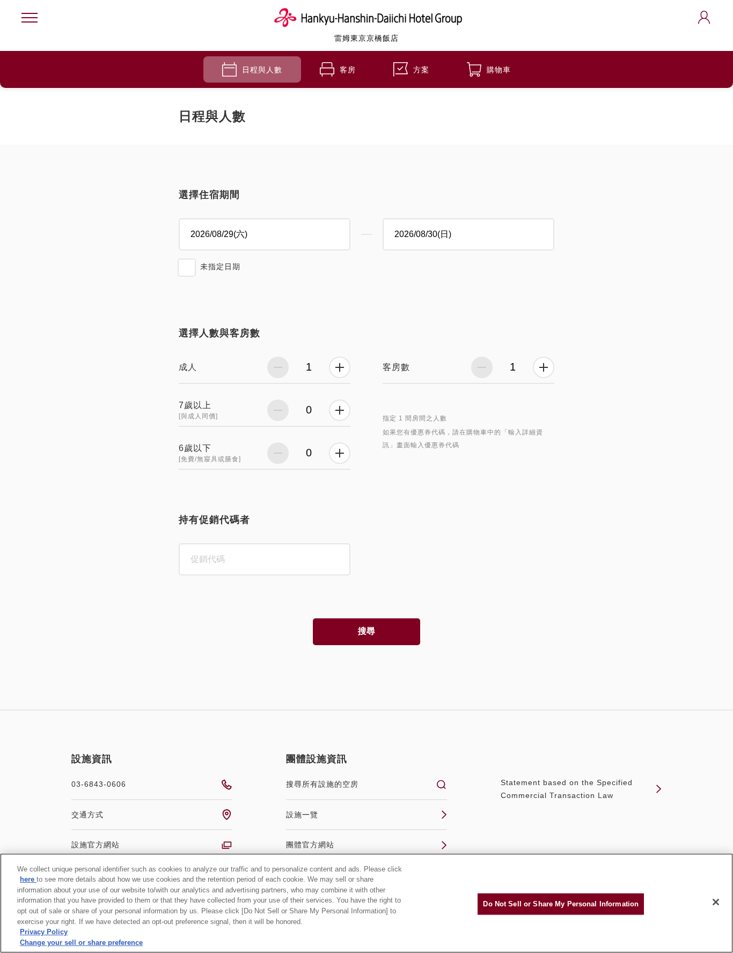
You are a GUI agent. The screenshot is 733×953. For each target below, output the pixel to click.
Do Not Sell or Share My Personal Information (561, 904)
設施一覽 (302, 814)
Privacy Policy (44, 932)
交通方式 (87, 814)
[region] (366, 903)
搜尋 (366, 631)
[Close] (716, 902)
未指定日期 (220, 266)
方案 (421, 69)
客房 (348, 69)
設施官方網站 (95, 844)
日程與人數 (262, 69)
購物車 (499, 69)
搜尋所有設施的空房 (322, 784)
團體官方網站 (310, 844)
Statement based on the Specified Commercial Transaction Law (567, 789)
